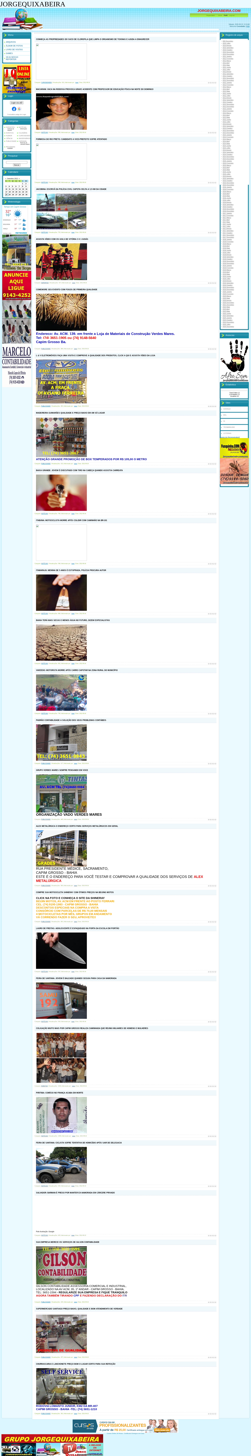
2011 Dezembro (228, 80)
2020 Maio (226, 298)
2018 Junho (227, 250)
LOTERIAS (227, 433)
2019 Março (227, 270)
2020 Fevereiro (228, 294)
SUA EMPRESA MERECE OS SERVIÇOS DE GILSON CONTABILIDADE (67, 1242)
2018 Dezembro (228, 263)
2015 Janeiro (227, 161)
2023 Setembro (228, 316)
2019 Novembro (228, 287)
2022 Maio (226, 307)
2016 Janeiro (227, 187)
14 (20, 189)
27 (16, 195)
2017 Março (227, 217)
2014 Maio (226, 143)
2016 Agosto (227, 202)
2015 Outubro (227, 180)
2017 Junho (227, 224)
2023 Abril (226, 309)
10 (6, 189)
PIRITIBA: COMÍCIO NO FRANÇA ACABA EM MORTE (59, 1093)
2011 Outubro (227, 76)
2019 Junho (227, 276)
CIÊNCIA (9, 138)
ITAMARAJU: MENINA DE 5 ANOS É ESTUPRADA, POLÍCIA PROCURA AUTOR (71, 570)
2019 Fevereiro (228, 268)
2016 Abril (226, 193)
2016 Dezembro (228, 211)
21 (20, 192)
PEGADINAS (10, 147)
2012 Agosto (227, 98)
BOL (225, 415)
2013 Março (227, 113)
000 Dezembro (228, 41)
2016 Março (227, 191)
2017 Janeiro (227, 213)
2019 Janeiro (227, 265)
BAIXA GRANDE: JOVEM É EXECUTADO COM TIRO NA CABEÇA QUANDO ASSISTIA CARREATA (79, 470)
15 (23, 189)
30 (26, 195)
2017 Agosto (227, 228)
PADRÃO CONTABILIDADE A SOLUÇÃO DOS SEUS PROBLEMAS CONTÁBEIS (71, 720)
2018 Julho (226, 252)
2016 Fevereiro (228, 189)
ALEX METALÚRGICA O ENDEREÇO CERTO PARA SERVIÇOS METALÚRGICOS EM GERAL (77, 826)
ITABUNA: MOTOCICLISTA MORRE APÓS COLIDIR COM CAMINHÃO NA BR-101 (71, 520)
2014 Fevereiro (228, 137)
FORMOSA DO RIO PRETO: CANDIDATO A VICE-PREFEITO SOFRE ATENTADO (71, 139)
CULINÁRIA (23, 133)
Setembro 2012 (12, 178)
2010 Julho (226, 43)
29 (23, 195)
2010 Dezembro (228, 54)
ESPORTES (10, 127)
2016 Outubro (227, 207)
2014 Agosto (227, 150)
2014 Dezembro (228, 159)
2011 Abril (226, 63)
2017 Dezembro (228, 237)
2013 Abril (226, 115)
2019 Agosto (227, 281)
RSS (248, 26)
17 (6, 192)
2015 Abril (226, 167)
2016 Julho (226, 200)
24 (6, 195)
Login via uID (16, 103)
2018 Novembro (228, 261)
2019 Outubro (227, 285)
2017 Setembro (228, 231)
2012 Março (227, 87)
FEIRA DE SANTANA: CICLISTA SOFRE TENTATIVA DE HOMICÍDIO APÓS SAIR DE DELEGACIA (79, 1143)
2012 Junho (227, 93)
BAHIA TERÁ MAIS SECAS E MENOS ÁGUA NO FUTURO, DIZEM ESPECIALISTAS (73, 620)
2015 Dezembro (228, 185)
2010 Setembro (228, 48)
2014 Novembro (228, 156)
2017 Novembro (228, 235)
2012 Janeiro (227, 82)
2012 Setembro (228, 100)
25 (10, 195)
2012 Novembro (228, 104)
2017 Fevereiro (228, 215)
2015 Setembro (228, 178)
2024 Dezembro (228, 322)
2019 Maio (226, 274)
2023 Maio (226, 311)
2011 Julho (226, 69)
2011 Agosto (227, 71)
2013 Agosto (227, 124)
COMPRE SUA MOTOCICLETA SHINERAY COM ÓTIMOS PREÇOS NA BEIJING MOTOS (75, 892)
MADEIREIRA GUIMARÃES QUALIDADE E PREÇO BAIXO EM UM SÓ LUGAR (70, 413)
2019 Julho (226, 278)
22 (23, 192)
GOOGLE (227, 409)
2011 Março (227, 61)
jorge (76, 82)
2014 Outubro (227, 154)
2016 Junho (227, 198)
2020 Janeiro (227, 292)
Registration (210, 15)
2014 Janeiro (227, 135)
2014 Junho (227, 146)
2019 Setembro (228, 283)
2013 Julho (226, 122)
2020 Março (227, 296)
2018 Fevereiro (228, 241)
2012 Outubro (227, 102)
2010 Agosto (227, 45)
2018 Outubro (227, 259)
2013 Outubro (227, 128)
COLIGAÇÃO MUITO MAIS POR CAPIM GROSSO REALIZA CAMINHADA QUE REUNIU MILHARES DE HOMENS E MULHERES (92, 1028)
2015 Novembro (228, 183)
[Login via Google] (19, 109)
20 (16, 192)
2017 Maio (226, 222)
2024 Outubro (227, 320)
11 (9, 189)
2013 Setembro (228, 126)
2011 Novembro (228, 78)
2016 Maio (226, 196)
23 (26, 192)
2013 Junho (227, 119)
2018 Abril (226, 246)
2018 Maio (226, 248)
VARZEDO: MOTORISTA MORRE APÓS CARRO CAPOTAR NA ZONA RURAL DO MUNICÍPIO (77, 670)
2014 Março (227, 139)
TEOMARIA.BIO (229, 427)
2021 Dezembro (228, 305)
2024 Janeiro (227, 318)
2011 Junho (227, 67)
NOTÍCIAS (22, 127)
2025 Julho (226, 324)
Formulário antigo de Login (16, 114)
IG (224, 421)
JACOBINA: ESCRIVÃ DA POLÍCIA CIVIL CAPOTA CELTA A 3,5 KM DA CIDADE (71, 189)
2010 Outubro (227, 50)
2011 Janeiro (227, 56)
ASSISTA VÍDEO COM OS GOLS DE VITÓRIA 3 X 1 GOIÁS (62, 239)
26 (13, 195)
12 (13, 189)
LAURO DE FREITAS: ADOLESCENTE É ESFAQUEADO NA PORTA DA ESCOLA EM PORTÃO (77, 928)
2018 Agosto (227, 254)
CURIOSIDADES (25, 136)
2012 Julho (226, 95)
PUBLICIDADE (11, 141)
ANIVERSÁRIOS (25, 138)
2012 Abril (226, 89)
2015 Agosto (227, 176)
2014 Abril (226, 141)
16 (26, 189)
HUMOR (9, 136)
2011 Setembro (228, 74)
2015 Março (227, 165)
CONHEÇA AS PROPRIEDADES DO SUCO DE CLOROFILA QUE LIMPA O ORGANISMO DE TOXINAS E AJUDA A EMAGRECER (92, 39)
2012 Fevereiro (228, 85)
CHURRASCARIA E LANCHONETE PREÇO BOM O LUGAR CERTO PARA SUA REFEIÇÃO (75, 1364)
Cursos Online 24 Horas (115, 1433)
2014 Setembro (228, 152)
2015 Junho (227, 172)
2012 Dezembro (228, 106)
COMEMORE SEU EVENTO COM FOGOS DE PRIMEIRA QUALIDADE (66, 289)
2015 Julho (226, 174)
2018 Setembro (228, 257)
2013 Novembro (228, 130)
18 (10, 192)
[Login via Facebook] (14, 109)
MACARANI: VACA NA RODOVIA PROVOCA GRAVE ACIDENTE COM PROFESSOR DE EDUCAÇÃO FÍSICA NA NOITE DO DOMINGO (94, 89)
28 (20, 195)
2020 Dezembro (228, 302)
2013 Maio (226, 117)
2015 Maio (226, 170)
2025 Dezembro (228, 326)
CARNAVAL (23, 141)
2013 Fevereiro (228, 111)
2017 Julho (226, 226)
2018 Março (227, 244)
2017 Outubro (227, 233)
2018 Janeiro (227, 239)
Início (220, 15)
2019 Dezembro (228, 289)
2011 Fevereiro (228, 58)
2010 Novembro (228, 52)
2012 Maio (226, 91)
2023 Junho (227, 313)
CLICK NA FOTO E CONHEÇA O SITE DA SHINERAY (70, 898)
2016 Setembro (228, 204)
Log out (231, 15)
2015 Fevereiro (228, 163)
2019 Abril (226, 272)
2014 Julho (226, 148)
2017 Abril (226, 220)
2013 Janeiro (227, 109)
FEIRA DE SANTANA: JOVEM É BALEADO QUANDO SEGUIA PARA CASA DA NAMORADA (76, 978)
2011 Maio (226, 65)
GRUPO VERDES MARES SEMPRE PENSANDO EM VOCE (62, 770)
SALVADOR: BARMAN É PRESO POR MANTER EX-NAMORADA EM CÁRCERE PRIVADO (75, 1193)
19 (13, 192)
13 (16, 189)
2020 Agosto (227, 300)
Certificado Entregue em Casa (134, 1433)
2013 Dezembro (228, 132)
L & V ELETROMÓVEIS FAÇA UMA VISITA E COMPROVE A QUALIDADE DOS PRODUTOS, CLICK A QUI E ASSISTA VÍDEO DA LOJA (95, 355)
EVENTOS (10, 133)
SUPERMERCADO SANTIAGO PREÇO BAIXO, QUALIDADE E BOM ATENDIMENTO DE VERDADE (79, 1309)
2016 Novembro (228, 209)
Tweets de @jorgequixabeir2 (230, 437)
